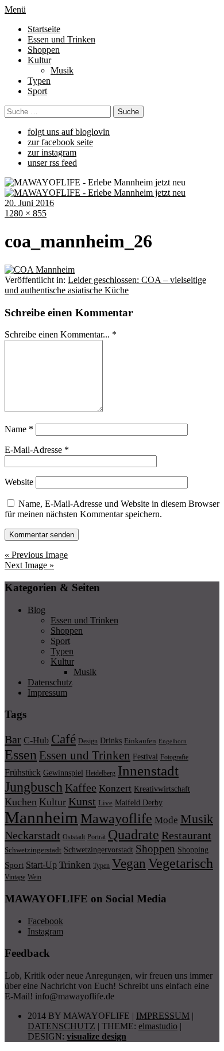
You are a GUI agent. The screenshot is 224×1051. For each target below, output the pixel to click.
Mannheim (41, 817)
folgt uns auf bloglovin (69, 132)
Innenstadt (148, 770)
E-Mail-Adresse (37, 450)
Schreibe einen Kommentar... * (61, 334)
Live (105, 802)
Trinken (75, 864)
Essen (21, 754)
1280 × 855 (26, 213)
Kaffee (80, 787)
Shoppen (44, 50)
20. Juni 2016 (29, 203)
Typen (39, 81)
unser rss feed (52, 163)
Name (19, 429)
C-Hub (36, 740)
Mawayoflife (116, 818)
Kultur (39, 60)
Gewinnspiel (63, 773)
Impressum (47, 692)
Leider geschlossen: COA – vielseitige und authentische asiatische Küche (105, 285)
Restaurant (186, 835)
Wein (34, 877)
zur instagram (52, 152)
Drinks (111, 740)
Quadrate (133, 834)
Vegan (129, 863)
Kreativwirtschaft (162, 788)
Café (63, 739)
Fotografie (174, 757)
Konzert (115, 788)
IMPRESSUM (163, 1016)
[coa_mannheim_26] (40, 269)
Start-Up (41, 865)
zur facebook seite (60, 142)
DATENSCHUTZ (61, 1026)
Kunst (82, 801)
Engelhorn (173, 741)
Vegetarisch (180, 863)
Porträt (96, 837)
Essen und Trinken (61, 39)
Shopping (192, 849)
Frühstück (23, 772)
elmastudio (157, 1026)
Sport (37, 91)
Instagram (45, 931)
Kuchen (21, 802)
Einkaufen (140, 740)
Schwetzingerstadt (33, 850)
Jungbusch (34, 786)
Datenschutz (50, 682)
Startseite (44, 29)
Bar (13, 739)
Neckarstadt (32, 835)
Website (19, 482)
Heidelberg (100, 773)
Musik (62, 70)
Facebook (45, 921)
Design (88, 741)
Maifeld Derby (139, 802)
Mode (166, 820)
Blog (36, 610)
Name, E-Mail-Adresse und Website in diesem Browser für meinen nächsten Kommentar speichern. (112, 509)
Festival (145, 756)
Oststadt (74, 836)
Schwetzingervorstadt (98, 849)
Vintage (15, 877)
